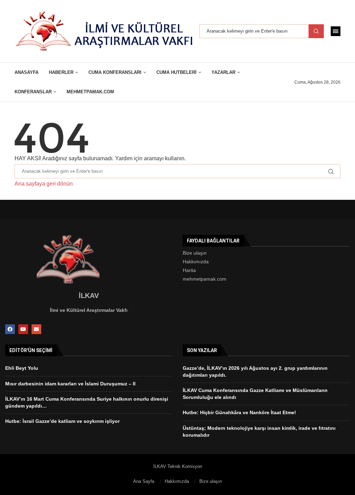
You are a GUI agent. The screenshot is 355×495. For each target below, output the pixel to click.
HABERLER (61, 72)
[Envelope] (36, 329)
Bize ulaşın (195, 252)
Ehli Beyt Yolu (21, 368)
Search (316, 31)
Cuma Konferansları (114, 72)
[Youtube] (23, 329)
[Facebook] (10, 329)
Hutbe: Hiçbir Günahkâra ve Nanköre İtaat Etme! (239, 412)
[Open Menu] (335, 31)
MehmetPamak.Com (90, 91)
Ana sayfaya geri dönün (44, 184)
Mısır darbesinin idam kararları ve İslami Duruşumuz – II (70, 383)
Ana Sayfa (143, 481)
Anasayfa (26, 72)
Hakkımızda (196, 261)
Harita (189, 270)
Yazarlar (223, 72)
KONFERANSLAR (33, 91)
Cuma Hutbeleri (176, 72)
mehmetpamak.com (204, 278)
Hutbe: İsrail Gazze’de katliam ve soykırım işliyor (62, 421)
